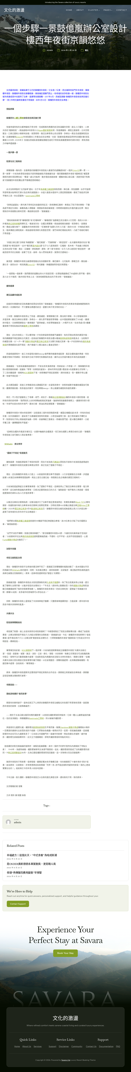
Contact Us (91, 1046)
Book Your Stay (65, 953)
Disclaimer (64, 1046)
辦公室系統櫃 (14, 224)
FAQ (118, 1046)
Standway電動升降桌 (69, 727)
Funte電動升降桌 (10, 540)
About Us (26, 1046)
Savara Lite (65, 1060)
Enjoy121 (19, 137)
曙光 (86, 50)
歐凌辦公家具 (37, 509)
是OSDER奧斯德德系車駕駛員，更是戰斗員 (31, 864)
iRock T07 (79, 502)
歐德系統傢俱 (66, 338)
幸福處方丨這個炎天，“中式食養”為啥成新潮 (32, 855)
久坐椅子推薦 (52, 582)
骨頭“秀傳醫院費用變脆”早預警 (24, 872)
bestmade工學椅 (33, 196)
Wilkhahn (8, 444)
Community (76, 1046)
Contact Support (18, 904)
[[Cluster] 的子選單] (99, 10)
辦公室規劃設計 (59, 397)
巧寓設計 (56, 462)
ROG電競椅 (29, 373)
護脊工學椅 (28, 326)
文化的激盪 (14, 10)
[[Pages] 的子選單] (111, 10)
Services (38, 1046)
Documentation (106, 1046)
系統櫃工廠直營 (47, 189)
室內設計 (36, 246)
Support (52, 1046)
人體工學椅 (19, 118)
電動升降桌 (30, 341)
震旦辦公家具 (42, 341)
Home (17, 1046)
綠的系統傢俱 (28, 536)
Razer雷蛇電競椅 (45, 130)
